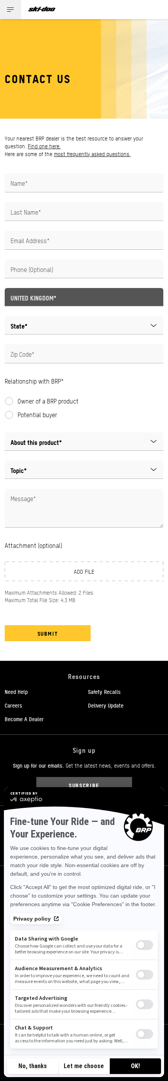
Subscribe (84, 785)
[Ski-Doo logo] (42, 9)
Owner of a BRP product (48, 401)
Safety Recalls (104, 691)
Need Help (16, 691)
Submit (48, 633)
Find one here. (44, 145)
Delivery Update (105, 705)
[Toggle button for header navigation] (10, 9)
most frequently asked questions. (92, 153)
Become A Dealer (24, 718)
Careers (13, 705)
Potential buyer (37, 415)
